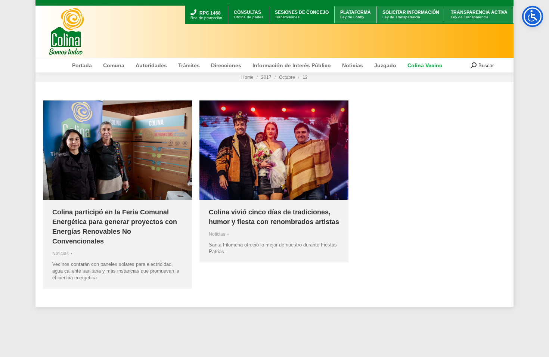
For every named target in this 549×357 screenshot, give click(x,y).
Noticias (60, 253)
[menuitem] (206, 6)
